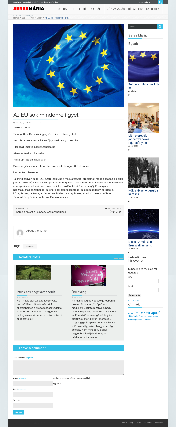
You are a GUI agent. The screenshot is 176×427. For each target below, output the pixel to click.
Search (160, 2)
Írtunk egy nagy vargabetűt (36, 292)
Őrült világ (79, 292)
